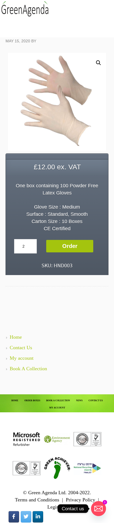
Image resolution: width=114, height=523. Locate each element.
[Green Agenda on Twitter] (26, 516)
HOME (14, 400)
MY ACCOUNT (57, 408)
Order (69, 246)
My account (21, 358)
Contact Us (21, 347)
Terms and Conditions (37, 500)
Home (16, 337)
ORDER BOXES (32, 400)
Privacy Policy (80, 500)
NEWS (79, 400)
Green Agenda (25, 9)
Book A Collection (28, 368)
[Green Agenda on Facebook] (14, 516)
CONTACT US (96, 400)
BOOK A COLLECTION (58, 400)
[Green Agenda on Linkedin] (38, 516)
